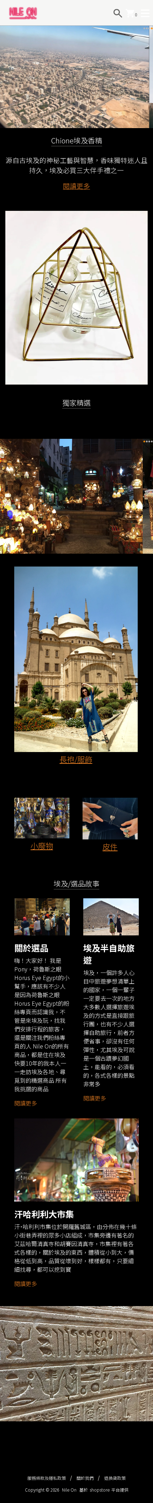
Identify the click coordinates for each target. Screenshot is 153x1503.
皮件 (109, 846)
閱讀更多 (76, 186)
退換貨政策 (115, 1478)
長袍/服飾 (75, 759)
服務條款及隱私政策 (46, 1478)
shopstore (100, 1490)
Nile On (69, 1490)
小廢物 (42, 845)
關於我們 (85, 1478)
